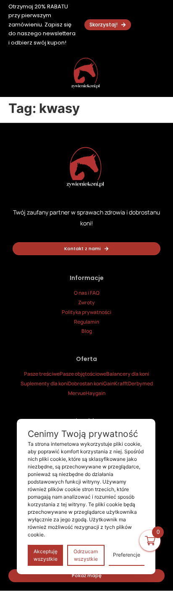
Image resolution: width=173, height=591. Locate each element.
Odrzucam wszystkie (85, 555)
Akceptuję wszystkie (46, 555)
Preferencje (126, 555)
